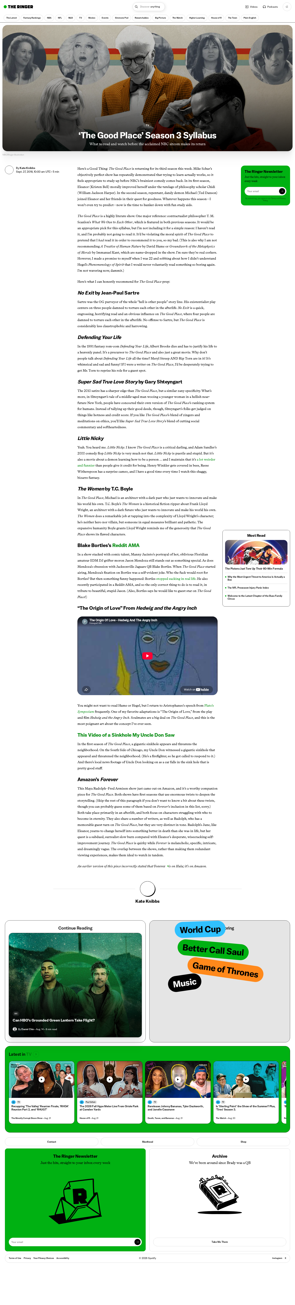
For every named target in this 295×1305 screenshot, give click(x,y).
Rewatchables (142, 17)
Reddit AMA (125, 545)
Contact (51, 1141)
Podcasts (272, 6)
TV (80, 17)
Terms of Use (15, 1258)
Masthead (147, 1141)
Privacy (27, 1258)
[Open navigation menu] (287, 6)
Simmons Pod (121, 17)
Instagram (277, 1258)
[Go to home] (18, 6)
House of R (216, 17)
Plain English (250, 17)
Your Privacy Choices (43, 1258)
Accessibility (62, 1258)
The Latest (11, 17)
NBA (49, 17)
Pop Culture (91, 1102)
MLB (70, 17)
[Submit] (282, 191)
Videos (254, 6)
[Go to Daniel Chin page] (15, 1029)
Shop (243, 1141)
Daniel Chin (27, 1029)
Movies (91, 17)
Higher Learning (197, 17)
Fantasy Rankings (32, 17)
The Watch (177, 17)
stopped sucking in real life (176, 579)
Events (105, 17)
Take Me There (220, 1241)
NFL (60, 17)
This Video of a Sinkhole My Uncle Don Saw (126, 735)
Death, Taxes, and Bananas (161, 1118)
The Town (232, 17)
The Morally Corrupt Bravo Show (26, 1118)
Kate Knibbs (27, 168)
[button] (149, 6)
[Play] (42, 1079)
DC (16, 1013)
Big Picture (160, 17)
